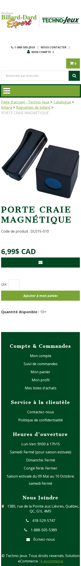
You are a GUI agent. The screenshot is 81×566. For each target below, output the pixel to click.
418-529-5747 (43, 520)
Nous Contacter (53, 47)
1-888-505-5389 (44, 529)
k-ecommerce (51, 561)
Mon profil (41, 379)
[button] (73, 63)
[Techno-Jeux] (40, 20)
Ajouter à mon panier (40, 296)
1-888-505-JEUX (24, 47)
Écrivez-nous (44, 539)
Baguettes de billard (33, 107)
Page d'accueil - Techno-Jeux (25, 102)
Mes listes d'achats (40, 388)
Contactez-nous (40, 411)
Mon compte (41, 52)
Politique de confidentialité (40, 420)
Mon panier (40, 371)
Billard (6, 107)
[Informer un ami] (40, 262)
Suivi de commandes (41, 363)
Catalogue (62, 102)
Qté (4, 284)
